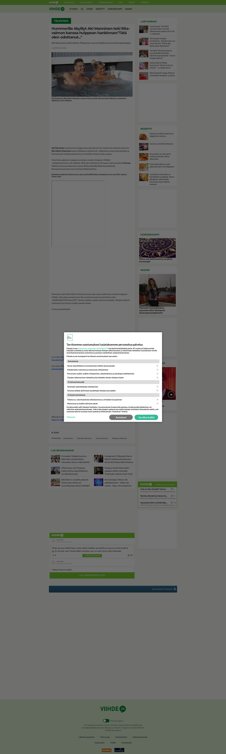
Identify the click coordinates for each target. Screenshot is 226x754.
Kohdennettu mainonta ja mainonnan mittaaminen (87, 370)
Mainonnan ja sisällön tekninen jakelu (82, 403)
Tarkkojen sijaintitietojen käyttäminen (82, 386)
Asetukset (121, 417)
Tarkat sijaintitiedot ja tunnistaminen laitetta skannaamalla (91, 366)
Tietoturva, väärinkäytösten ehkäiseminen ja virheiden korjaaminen (94, 399)
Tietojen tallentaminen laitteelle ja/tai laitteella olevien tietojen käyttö (95, 377)
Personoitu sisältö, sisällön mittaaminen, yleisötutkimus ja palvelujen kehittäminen (100, 373)
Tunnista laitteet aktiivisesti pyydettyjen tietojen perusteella (91, 390)
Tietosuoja (71, 417)
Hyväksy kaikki (146, 417)
